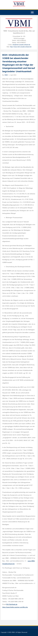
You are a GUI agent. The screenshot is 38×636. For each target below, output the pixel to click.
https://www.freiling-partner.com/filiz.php (15, 607)
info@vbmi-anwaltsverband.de (21, 44)
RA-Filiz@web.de (11, 604)
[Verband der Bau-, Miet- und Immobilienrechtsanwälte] (19, 3)
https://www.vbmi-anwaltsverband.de (20, 47)
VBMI (6, 75)
